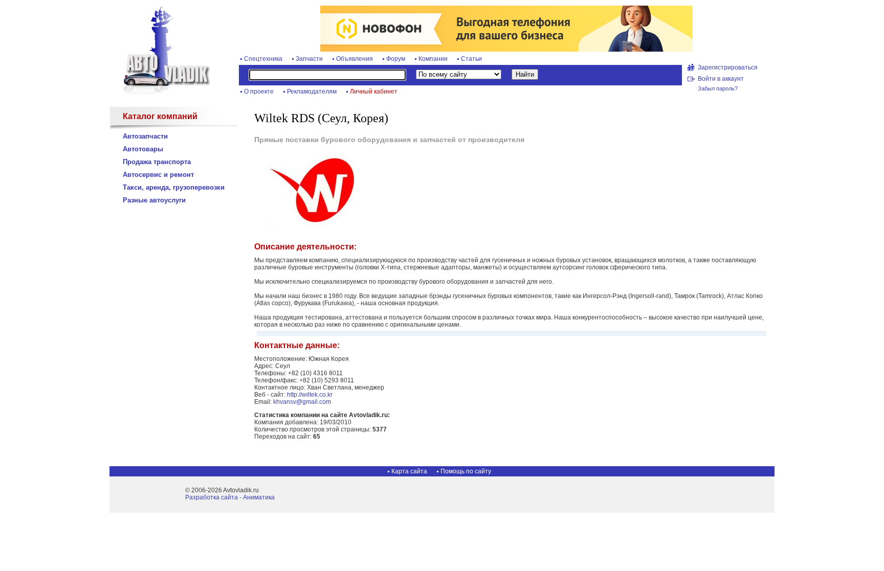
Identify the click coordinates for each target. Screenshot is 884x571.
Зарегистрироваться (728, 67)
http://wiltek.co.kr (310, 394)
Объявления (354, 58)
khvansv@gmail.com (302, 401)
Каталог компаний (160, 116)
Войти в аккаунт (721, 78)
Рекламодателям (312, 91)
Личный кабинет (373, 91)
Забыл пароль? (718, 88)
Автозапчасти (145, 136)
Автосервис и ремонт (158, 174)
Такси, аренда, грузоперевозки (174, 187)
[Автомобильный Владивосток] (160, 93)
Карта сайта (409, 471)
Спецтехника (263, 58)
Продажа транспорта (157, 162)
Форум (395, 58)
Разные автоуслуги (154, 200)
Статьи (471, 58)
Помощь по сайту (465, 471)
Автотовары (143, 149)
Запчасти (309, 58)
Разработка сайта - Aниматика (230, 497)
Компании (433, 58)
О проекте (259, 91)
